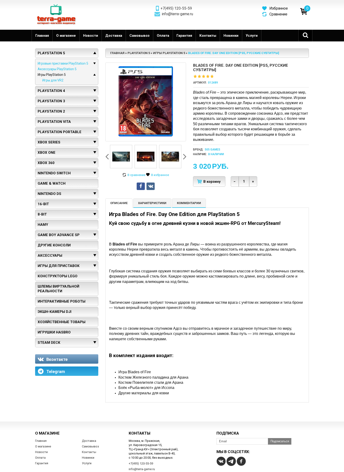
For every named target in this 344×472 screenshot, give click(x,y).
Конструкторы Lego (57, 276)
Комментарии (189, 203)
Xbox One (46, 152)
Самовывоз (139, 35)
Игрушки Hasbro (54, 332)
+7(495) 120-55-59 (176, 8)
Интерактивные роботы (61, 301)
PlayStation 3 (51, 101)
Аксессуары (50, 255)
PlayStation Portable (59, 132)
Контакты (207, 35)
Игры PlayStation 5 (52, 75)
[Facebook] (241, 461)
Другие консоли (54, 245)
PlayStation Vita (54, 122)
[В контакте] (221, 461)
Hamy (43, 225)
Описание (119, 203)
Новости (90, 35)
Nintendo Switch (54, 173)
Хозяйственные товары (61, 322)
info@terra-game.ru (177, 14)
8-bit (42, 214)
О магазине (66, 35)
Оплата (163, 35)
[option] (121, 156)
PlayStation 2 (51, 111)
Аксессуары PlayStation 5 (57, 69)
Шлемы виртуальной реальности (58, 288)
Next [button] (184, 156)
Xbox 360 (46, 163)
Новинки (230, 35)
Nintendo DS (49, 194)
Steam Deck (49, 342)
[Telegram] (231, 461)
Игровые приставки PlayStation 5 (63, 63)
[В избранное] (157, 175)
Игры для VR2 (52, 80)
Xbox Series (49, 142)
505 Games (212, 149)
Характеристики (152, 203)
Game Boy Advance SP (59, 235)
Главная (42, 35)
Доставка (113, 35)
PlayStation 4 (51, 91)
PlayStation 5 (51, 53)
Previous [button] (107, 156)
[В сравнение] (133, 175)
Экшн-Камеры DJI (54, 312)
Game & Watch (52, 183)
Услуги (252, 35)
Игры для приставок (59, 266)
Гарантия (184, 35)
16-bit (43, 204)
